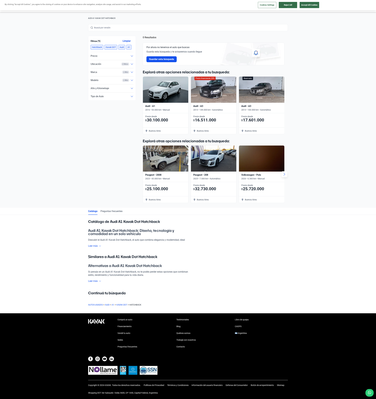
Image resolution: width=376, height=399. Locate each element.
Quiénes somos (183, 333)
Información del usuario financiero (207, 385)
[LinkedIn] (111, 359)
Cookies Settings (267, 5)
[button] (97, 47)
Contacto (180, 346)
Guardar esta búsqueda (161, 59)
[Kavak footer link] (96, 333)
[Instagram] (97, 359)
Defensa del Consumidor (237, 385)
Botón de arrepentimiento (262, 385)
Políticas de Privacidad (154, 385)
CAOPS (238, 326)
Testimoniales (182, 319)
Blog (178, 326)
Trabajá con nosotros (186, 340)
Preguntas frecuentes (111, 211)
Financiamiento (125, 326)
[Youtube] (104, 359)
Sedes (120, 340)
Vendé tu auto (124, 333)
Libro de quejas (242, 319)
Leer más (93, 245)
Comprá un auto (125, 319)
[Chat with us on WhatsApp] (369, 393)
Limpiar (127, 41)
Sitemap (280, 385)
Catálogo (93, 211)
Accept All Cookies (309, 5)
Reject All (288, 5)
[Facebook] (90, 359)
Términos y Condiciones (178, 385)
